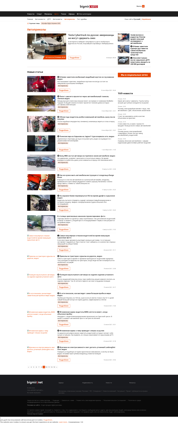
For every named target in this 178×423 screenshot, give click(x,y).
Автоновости (40, 19)
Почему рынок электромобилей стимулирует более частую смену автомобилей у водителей (130, 133)
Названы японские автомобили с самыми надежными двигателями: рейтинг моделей (134, 142)
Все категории (85, 14)
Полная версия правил (35, 414)
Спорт (39, 14)
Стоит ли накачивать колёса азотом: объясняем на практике (131, 117)
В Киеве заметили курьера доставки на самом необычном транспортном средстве (139, 50)
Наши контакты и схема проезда (38, 400)
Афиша (71, 14)
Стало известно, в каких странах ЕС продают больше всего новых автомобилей (134, 125)
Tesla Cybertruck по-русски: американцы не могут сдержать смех (91, 36)
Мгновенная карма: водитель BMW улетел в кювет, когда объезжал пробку (82, 313)
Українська (146, 19)
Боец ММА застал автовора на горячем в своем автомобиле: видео (87, 156)
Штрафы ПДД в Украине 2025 (51, 23)
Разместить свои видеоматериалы (88, 400)
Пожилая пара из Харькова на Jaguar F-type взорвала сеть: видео (86, 136)
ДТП (49, 19)
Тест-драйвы (82, 19)
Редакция (56, 400)
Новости (30, 14)
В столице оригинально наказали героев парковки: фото (81, 216)
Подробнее (74, 57)
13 (54, 367)
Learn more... (63, 422)
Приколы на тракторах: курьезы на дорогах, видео (80, 256)
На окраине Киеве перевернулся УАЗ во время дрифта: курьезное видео (86, 197)
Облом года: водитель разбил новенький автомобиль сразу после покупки (86, 118)
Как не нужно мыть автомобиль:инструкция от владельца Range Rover (85, 176)
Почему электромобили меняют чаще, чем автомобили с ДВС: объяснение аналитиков (134, 109)
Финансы (48, 14)
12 (51, 367)
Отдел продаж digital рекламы (51, 405)
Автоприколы (69, 19)
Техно (63, 14)
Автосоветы (57, 19)
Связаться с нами (68, 400)
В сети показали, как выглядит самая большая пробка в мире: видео (84, 294)
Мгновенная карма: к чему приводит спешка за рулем (81, 330)
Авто (56, 14)
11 (49, 367)
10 (46, 367)
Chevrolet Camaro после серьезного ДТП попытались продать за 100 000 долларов (140, 61)
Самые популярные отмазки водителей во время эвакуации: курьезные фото (83, 236)
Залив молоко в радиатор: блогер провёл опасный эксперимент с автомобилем (137, 39)
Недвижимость (87, 383)
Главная (30, 19)
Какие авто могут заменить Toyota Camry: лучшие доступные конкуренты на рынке (133, 102)
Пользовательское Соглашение (114, 400)
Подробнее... (48, 420)
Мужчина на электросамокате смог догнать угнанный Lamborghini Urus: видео (86, 348)
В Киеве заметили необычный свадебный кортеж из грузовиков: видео (85, 78)
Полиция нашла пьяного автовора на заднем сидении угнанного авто (85, 275)
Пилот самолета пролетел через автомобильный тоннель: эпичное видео (83, 97)
